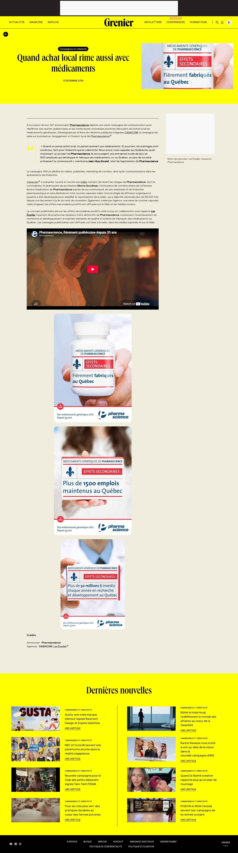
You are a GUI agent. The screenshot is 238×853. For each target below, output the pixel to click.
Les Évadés (60, 646)
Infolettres (153, 22)
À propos (72, 842)
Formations (198, 22)
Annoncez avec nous (142, 842)
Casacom (32, 182)
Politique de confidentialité (106, 846)
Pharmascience (100, 136)
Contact (118, 842)
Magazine (36, 22)
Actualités (16, 22)
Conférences (175, 22)
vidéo (83, 182)
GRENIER (225, 842)
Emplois (53, 22)
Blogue (88, 842)
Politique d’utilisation (141, 846)
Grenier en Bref (168, 842)
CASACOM (131, 132)
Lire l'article (72, 728)
